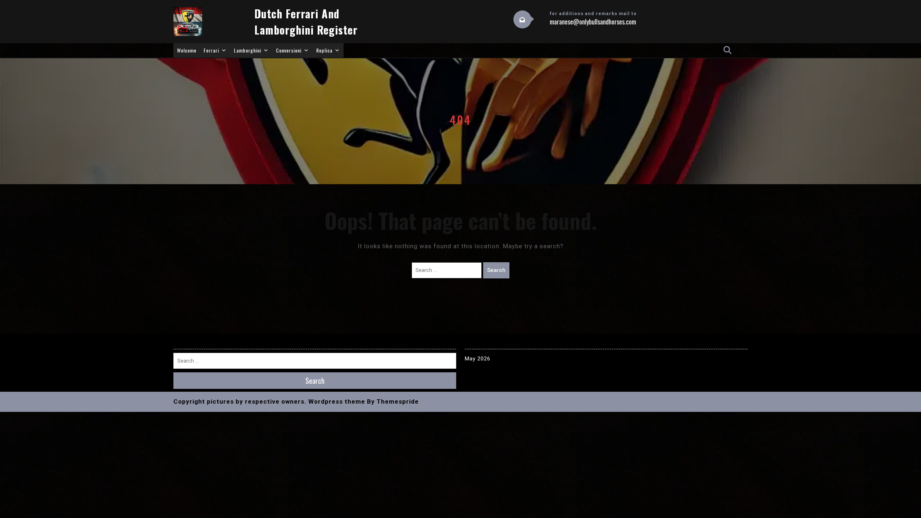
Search (496, 270)
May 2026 (477, 358)
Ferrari (211, 50)
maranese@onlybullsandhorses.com (593, 21)
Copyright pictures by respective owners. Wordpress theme (269, 401)
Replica (324, 50)
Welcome (186, 50)
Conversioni (288, 50)
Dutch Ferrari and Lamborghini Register (306, 21)
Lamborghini (247, 50)
